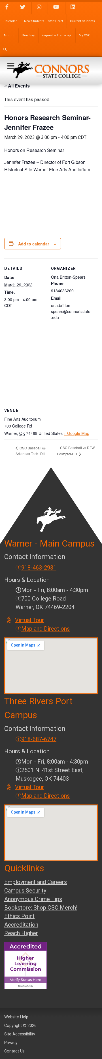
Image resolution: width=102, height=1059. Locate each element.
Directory (28, 35)
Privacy (11, 1042)
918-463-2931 (38, 567)
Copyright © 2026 (20, 1025)
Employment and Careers (35, 882)
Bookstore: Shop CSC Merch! (40, 907)
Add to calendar (33, 244)
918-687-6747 (38, 739)
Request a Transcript (56, 35)
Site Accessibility (19, 1034)
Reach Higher (21, 933)
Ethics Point (19, 916)
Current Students (82, 21)
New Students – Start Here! (43, 21)
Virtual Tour (30, 620)
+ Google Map (76, 433)
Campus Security (25, 890)
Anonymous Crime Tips (33, 899)
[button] (11, 66)
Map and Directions (45, 628)
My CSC (84, 35)
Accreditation (21, 924)
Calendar (10, 21)
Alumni (8, 35)
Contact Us (14, 1051)
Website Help (16, 1017)
